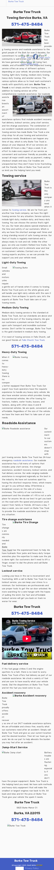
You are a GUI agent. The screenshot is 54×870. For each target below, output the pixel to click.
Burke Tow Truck (16, 1)
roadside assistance (23, 460)
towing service (19, 210)
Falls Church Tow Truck (33, 340)
